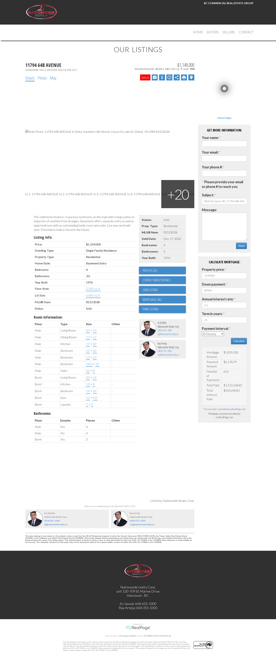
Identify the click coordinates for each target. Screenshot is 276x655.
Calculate (238, 341)
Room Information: (48, 317)
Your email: (210, 152)
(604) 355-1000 (165, 351)
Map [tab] (53, 78)
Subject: (208, 195)
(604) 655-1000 (165, 330)
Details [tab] (30, 78)
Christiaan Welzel (127, 635)
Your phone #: (212, 167)
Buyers (213, 32)
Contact (246, 32)
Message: (209, 210)
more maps (224, 117)
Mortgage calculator (164, 299)
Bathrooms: (42, 413)
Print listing (150, 309)
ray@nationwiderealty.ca (168, 354)
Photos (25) (150, 270)
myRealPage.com (237, 409)
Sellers (228, 32)
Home (198, 32)
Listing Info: (43, 237)
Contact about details (156, 280)
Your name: (210, 138)
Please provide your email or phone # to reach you (222, 184)
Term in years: (212, 314)
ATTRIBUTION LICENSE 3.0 (157, 635)
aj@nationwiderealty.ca (168, 334)
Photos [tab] (42, 78)
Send (241, 245)
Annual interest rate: (218, 299)
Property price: (213, 269)
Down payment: (214, 284)
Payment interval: (215, 328)
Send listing (150, 289)
